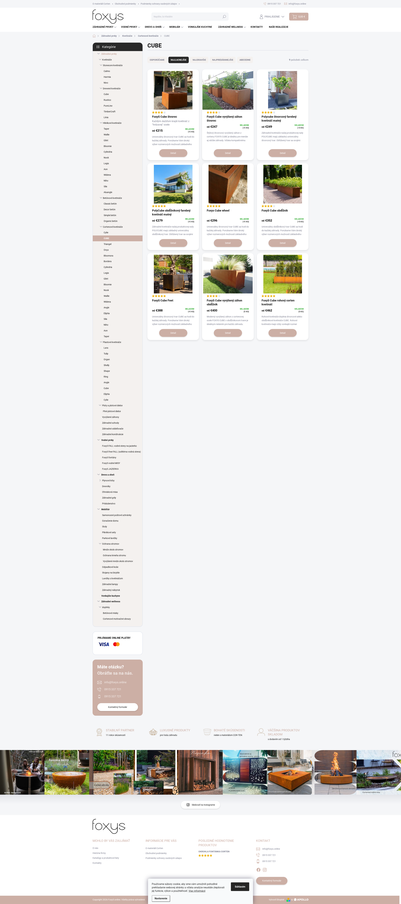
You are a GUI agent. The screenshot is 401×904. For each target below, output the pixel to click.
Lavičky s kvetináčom (112, 578)
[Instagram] (264, 869)
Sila (105, 186)
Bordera (108, 261)
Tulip (106, 353)
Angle (106, 307)
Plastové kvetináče (112, 342)
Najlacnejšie (178, 60)
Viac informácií (197, 890)
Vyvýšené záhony (110, 417)
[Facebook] (258, 869)
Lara (106, 348)
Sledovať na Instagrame (203, 805)
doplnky (106, 607)
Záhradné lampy (110, 584)
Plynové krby (108, 480)
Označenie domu (110, 521)
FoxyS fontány (109, 457)
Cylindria (108, 152)
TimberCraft (109, 111)
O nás (95, 848)
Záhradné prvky (109, 54)
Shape (107, 371)
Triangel (107, 244)
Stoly (104, 526)
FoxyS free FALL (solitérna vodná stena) (121, 451)
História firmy (99, 853)
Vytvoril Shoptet (276, 899)
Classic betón (110, 203)
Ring (106, 376)
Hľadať (224, 16)
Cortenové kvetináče (113, 227)
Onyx (106, 250)
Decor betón (109, 209)
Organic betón (110, 221)
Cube (106, 94)
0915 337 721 (112, 689)
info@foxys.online (115, 682)
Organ (107, 359)
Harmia (107, 77)
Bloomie (108, 146)
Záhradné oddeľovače (112, 428)
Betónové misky (110, 613)
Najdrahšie (199, 60)
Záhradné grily (109, 497)
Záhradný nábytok (111, 590)
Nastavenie (161, 898)
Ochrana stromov (110, 544)
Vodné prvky (107, 440)
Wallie (106, 134)
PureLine (108, 106)
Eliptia (107, 313)
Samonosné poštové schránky (116, 515)
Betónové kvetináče (112, 198)
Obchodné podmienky (125, 4)
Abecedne (245, 60)
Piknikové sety (109, 532)
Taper (106, 129)
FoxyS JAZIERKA (110, 469)
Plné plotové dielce (112, 411)
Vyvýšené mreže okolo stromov (118, 561)
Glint (106, 140)
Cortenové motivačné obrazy (117, 619)
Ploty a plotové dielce (112, 405)
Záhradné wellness (110, 601)
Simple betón (110, 215)
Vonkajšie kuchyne (110, 596)
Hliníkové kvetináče (112, 123)
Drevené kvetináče (111, 88)
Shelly (106, 365)
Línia (106, 117)
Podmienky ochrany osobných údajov (159, 4)
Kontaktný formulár (117, 707)
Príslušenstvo (108, 503)
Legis (106, 163)
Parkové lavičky (109, 538)
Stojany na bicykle (111, 572)
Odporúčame (157, 60)
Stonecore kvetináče (112, 65)
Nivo (106, 82)
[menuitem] (105, 27)
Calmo (107, 71)
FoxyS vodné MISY (111, 463)
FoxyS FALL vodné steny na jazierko (119, 446)
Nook (106, 157)
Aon (106, 169)
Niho (106, 180)
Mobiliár (105, 509)
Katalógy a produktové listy (106, 858)
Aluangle (108, 192)
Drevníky (106, 486)
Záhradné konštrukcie (112, 434)
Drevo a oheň (107, 474)
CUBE (106, 238)
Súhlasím (240, 886)
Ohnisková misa (110, 492)
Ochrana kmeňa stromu (114, 555)
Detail (173, 153)
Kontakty (97, 863)
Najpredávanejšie (222, 60)
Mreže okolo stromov (113, 549)
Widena (107, 175)
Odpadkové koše (110, 567)
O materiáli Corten (101, 4)
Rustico (107, 100)
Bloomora (108, 255)
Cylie (106, 232)
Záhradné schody (110, 423)
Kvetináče (107, 59)
